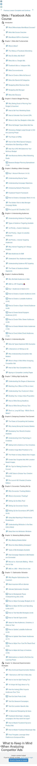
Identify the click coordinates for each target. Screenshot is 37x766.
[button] (1, 2)
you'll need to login (27, 757)
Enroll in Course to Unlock (18, 760)
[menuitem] (1, 5)
